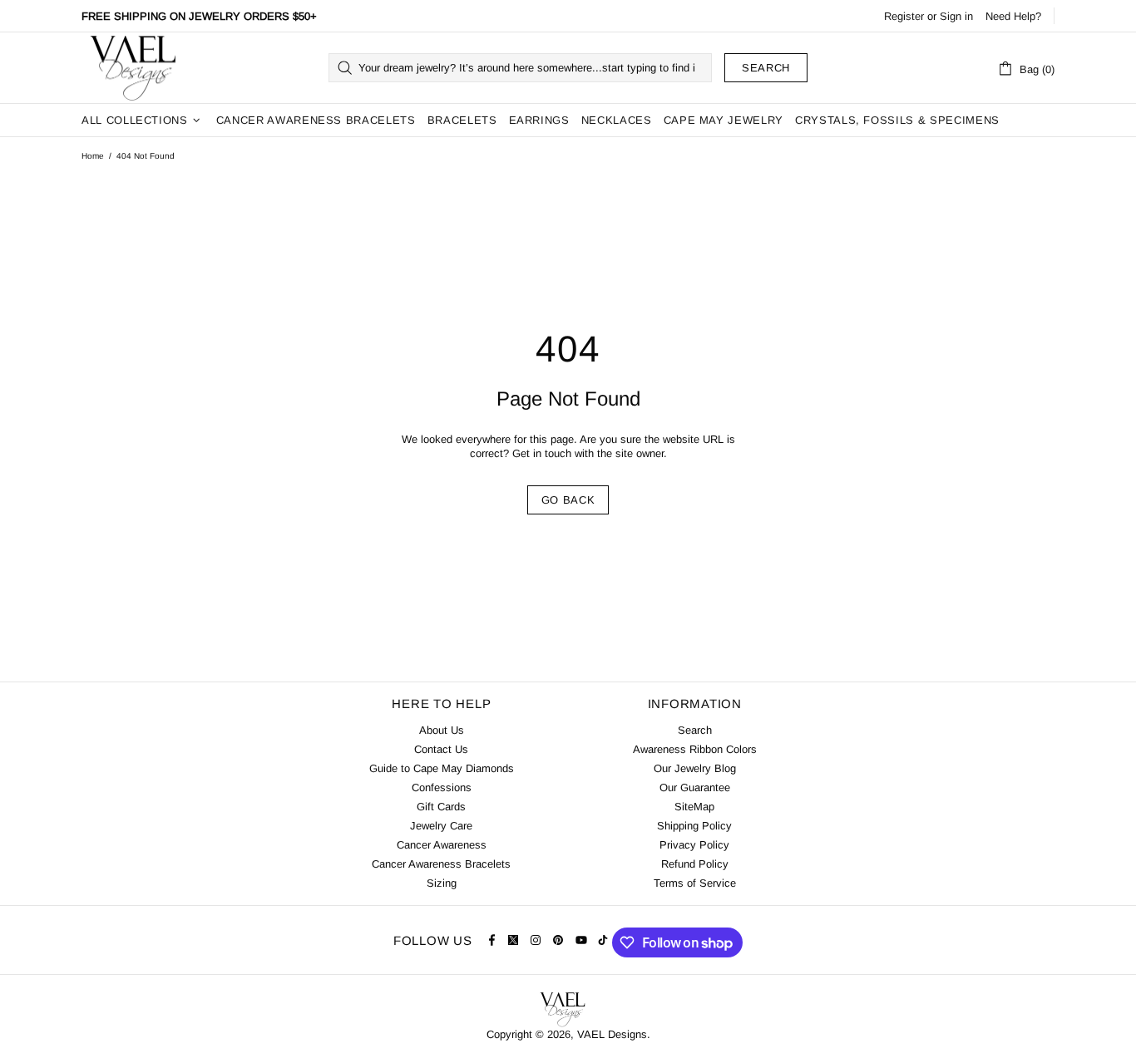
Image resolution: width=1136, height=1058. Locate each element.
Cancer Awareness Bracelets (441, 864)
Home (92, 155)
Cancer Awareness (442, 845)
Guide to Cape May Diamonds (441, 768)
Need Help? (1013, 16)
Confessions (442, 787)
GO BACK (568, 500)
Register (904, 16)
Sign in (956, 16)
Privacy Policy (694, 845)
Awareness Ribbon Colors (695, 749)
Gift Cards (441, 806)
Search (766, 68)
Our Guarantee (694, 787)
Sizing (442, 883)
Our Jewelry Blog (695, 768)
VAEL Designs (132, 67)
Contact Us (441, 749)
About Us (441, 730)
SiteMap (694, 806)
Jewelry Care (441, 825)
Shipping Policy (694, 825)
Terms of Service (695, 883)
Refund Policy (695, 864)
